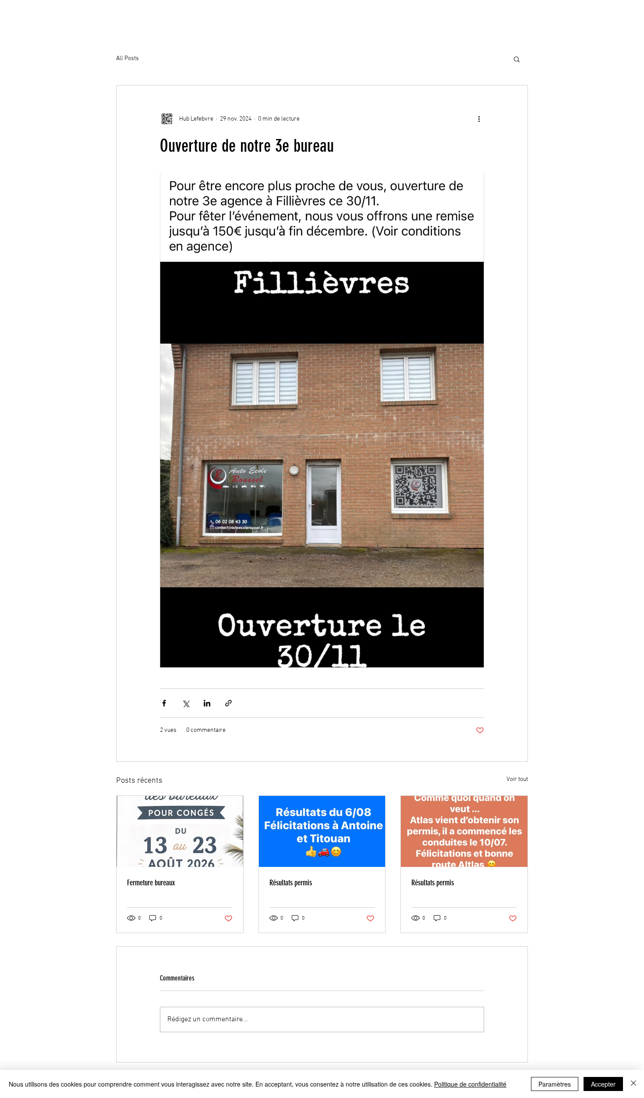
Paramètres (554, 1084)
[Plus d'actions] (479, 119)
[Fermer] (633, 1084)
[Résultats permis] (322, 831)
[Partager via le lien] (228, 703)
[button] (517, 58)
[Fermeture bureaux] (180, 831)
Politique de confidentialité (470, 1084)
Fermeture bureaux (151, 883)
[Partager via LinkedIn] (207, 703)
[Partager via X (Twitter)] (185, 703)
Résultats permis (290, 883)
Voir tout (517, 779)
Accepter (603, 1084)
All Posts (127, 58)
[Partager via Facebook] (164, 703)
